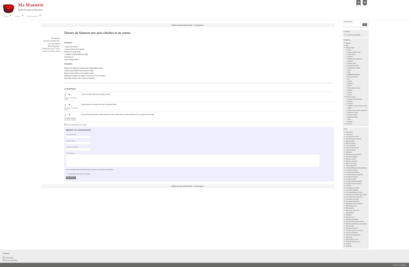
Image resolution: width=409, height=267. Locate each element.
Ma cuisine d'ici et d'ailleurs (354, 203)
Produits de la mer (47, 48)
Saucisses (350, 83)
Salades (349, 81)
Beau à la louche (351, 143)
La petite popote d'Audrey (353, 183)
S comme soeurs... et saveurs (354, 230)
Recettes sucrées (350, 97)
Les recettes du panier (352, 199)
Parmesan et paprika (352, 219)
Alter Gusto (349, 132)
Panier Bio (349, 123)
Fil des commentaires (11, 260)
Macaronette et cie (351, 206)
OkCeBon (349, 215)
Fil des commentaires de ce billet (76, 125)
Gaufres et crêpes (352, 117)
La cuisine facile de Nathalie (354, 174)
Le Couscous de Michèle (353, 35)
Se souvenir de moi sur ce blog (79, 174)
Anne (68, 108)
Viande (349, 94)
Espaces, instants (351, 159)
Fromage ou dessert (351, 161)
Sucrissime (349, 237)
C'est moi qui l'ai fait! (352, 147)
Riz (348, 79)
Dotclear (403, 265)
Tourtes (349, 92)
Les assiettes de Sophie (352, 188)
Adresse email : (71, 141)
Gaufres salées (351, 63)
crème (58, 48)
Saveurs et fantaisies (352, 232)
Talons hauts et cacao (352, 239)
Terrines (349, 90)
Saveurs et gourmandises (353, 235)
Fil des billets (9, 257)
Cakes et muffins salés (354, 52)
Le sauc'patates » (199, 25)
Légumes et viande (353, 65)
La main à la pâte (351, 179)
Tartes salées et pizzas (353, 88)
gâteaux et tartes (352, 115)
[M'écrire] (365, 5)
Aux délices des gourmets (353, 139)
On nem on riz (350, 217)
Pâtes (349, 72)
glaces (349, 119)
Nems (349, 70)
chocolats (350, 103)
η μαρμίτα (349, 134)
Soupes (349, 85)
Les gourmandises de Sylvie (354, 192)
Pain (347, 45)
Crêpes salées (351, 54)
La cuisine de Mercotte (352, 172)
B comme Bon (350, 141)
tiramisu (349, 121)
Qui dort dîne (350, 226)
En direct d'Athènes (352, 156)
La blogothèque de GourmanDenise (356, 168)
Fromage (350, 56)
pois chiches (51, 51)
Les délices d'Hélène (352, 190)
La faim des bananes (352, 177)
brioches (349, 101)
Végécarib (349, 246)
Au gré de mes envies (352, 136)
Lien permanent (55, 43)
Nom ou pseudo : (72, 134)
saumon (57, 51)
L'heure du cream (351, 165)
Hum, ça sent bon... (352, 163)
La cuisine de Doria (352, 170)
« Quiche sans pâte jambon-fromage (181, 25)
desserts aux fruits (352, 112)
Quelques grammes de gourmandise (356, 223)
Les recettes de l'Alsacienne (354, 197)
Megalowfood (350, 208)
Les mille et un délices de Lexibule (356, 194)
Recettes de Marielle (352, 228)
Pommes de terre (352, 77)
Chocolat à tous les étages (353, 154)
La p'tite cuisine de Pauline (354, 181)
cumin (45, 51)
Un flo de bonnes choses (353, 241)
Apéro (349, 50)
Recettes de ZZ (71, 118)
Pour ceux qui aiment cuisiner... (355, 221)
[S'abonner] (358, 5)
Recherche (348, 22)
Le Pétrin (348, 185)
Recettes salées (54, 46)
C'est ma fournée (351, 145)
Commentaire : (71, 153)
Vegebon (348, 244)
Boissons (348, 43)
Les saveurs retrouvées (352, 201)
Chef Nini (349, 152)
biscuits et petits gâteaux (354, 99)
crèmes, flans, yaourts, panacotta (357, 110)
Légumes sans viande (353, 68)
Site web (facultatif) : (73, 147)
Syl (67, 98)
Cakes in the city (351, 150)
